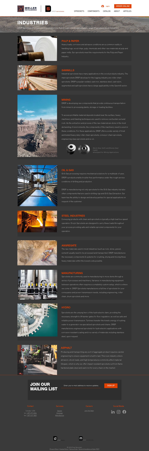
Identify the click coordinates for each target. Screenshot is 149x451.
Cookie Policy (64, 449)
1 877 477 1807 (32, 416)
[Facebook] (124, 411)
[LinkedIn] (112, 411)
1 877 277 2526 (32, 413)
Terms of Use (73, 449)
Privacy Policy (54, 449)
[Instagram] (118, 411)
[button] (134, 5)
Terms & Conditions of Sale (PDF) (89, 449)
